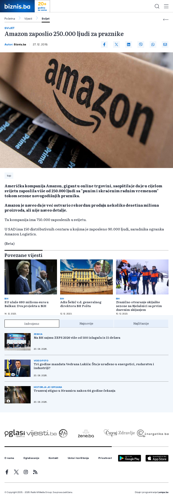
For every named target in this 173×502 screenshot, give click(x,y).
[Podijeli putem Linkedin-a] (128, 44)
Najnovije (86, 323)
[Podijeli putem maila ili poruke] (165, 44)
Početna (10, 18)
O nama (9, 458)
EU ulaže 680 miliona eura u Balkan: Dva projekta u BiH (27, 304)
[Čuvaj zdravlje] (119, 433)
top (9, 175)
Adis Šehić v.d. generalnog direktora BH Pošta (80, 304)
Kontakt (53, 458)
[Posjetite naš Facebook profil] (7, 472)
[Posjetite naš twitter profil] (16, 472)
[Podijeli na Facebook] (104, 44)
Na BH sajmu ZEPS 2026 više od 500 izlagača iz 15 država (77, 337)
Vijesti (28, 18)
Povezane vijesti (24, 255)
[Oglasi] (15, 433)
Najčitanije (141, 323)
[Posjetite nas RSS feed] (35, 472)
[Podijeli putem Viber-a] (140, 44)
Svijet (46, 18)
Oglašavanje (31, 458)
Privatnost (105, 458)
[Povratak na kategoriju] (165, 19)
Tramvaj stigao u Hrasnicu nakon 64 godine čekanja (74, 390)
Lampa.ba (163, 492)
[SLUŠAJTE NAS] (63, 433)
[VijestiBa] (41, 433)
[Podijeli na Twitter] (116, 44)
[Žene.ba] (86, 433)
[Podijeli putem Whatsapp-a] (153, 44)
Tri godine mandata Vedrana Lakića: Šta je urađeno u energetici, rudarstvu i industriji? (94, 366)
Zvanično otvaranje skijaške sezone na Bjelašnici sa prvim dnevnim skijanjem (139, 306)
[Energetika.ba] (152, 433)
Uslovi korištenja (78, 458)
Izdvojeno (31, 323)
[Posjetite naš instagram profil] (25, 472)
